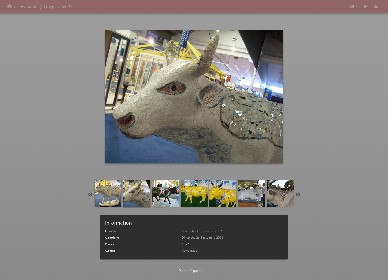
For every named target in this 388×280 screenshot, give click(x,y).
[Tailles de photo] (354, 6)
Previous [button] (90, 194)
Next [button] (298, 194)
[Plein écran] (203, 20)
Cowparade (28, 6)
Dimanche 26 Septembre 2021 (202, 238)
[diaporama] (366, 6)
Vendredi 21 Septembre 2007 (202, 231)
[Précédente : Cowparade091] (170, 20)
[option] (108, 193)
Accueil (9, 6)
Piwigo (204, 270)
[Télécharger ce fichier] (376, 6)
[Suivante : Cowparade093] (219, 20)
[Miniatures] (186, 20)
